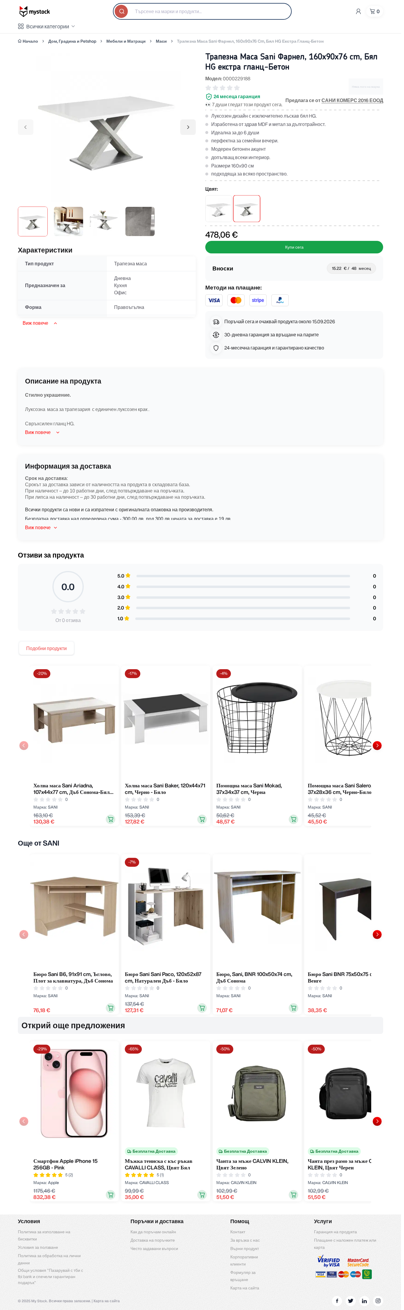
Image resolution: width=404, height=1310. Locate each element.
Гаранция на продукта (335, 1232)
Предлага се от (334, 100)
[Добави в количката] (110, 819)
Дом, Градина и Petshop (72, 41)
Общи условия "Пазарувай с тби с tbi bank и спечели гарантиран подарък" (50, 1276)
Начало (30, 41)
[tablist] (46, 648)
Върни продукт (244, 1248)
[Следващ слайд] (377, 745)
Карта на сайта (244, 1288)
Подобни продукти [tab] (46, 648)
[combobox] (202, 11)
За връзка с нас (245, 1240)
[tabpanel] (200, 745)
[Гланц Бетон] (246, 208)
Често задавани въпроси (154, 1248)
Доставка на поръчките (152, 1240)
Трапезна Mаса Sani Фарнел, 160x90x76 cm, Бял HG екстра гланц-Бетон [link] (250, 41)
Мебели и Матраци (126, 41)
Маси (161, 41)
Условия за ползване (38, 1247)
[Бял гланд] (218, 208)
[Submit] (122, 11)
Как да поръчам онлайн (153, 1232)
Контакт (237, 1232)
